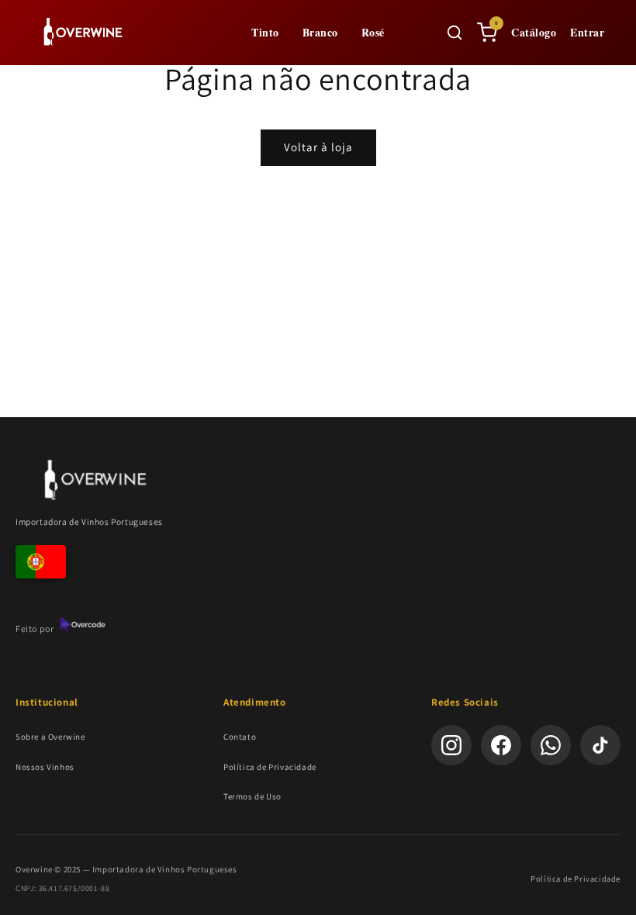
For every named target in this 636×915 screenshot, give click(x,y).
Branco (320, 32)
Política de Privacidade (269, 766)
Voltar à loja (318, 147)
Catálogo (533, 32)
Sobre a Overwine (50, 736)
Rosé (373, 32)
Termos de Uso (252, 796)
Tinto (265, 32)
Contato (239, 736)
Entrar (587, 32)
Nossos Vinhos (45, 766)
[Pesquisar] (454, 32)
